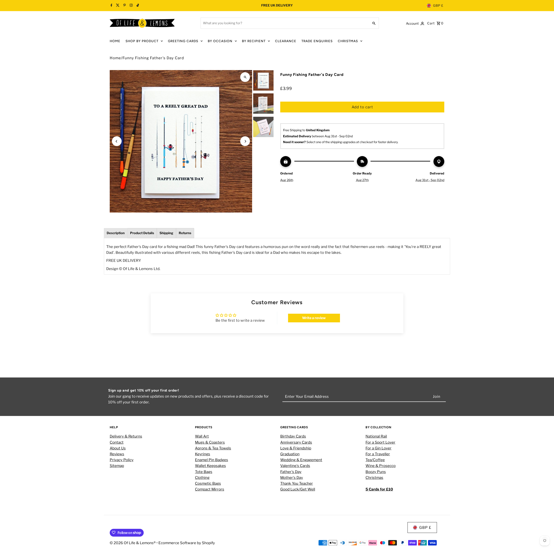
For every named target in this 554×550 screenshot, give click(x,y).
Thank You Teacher (296, 483)
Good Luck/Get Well (297, 489)
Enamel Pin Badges (211, 460)
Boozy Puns (376, 472)
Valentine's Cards (295, 466)
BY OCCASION (220, 41)
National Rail (376, 436)
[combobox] (284, 23)
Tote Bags (203, 472)
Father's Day (290, 472)
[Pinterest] (124, 5)
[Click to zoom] (245, 77)
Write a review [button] (314, 318)
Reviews (117, 454)
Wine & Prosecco (381, 466)
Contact (117, 442)
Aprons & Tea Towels (213, 448)
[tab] (115, 233)
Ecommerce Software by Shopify (186, 542)
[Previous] (117, 141)
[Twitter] (117, 5)
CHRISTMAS (348, 41)
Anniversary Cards (296, 442)
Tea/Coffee (375, 460)
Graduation (290, 454)
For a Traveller (378, 454)
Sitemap (117, 466)
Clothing (202, 477)
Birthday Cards (293, 436)
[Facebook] (111, 5)
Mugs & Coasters (210, 442)
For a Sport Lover (380, 442)
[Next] (245, 141)
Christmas (374, 477)
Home (115, 58)
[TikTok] (137, 5)
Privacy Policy (122, 460)
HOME (115, 41)
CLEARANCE (285, 41)
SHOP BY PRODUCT (142, 41)
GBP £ (438, 6)
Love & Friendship (295, 448)
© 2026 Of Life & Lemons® (133, 542)
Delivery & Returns (126, 436)
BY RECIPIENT (254, 41)
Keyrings (202, 454)
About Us (118, 448)
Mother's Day (291, 477)
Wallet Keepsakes (210, 466)
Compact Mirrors (209, 489)
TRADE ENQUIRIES (317, 41)
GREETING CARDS (183, 41)
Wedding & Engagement (301, 460)
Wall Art (202, 436)
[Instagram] (131, 5)
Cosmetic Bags (208, 483)
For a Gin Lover (378, 448)
